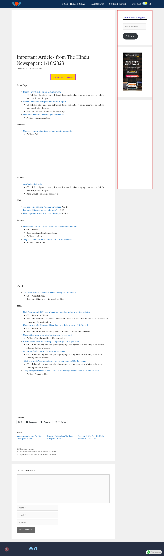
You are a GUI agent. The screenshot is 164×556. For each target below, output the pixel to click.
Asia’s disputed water (33, 183)
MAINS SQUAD (97, 4)
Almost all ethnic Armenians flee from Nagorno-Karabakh (49, 292)
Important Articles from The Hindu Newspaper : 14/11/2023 (91, 437)
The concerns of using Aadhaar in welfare (42, 206)
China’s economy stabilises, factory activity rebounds (47, 130)
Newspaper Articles (26, 449)
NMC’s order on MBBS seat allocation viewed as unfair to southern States (56, 311)
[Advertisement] (63, 34)
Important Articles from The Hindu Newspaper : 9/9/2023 (60, 437)
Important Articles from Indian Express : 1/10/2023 (38, 454)
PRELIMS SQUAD (77, 4)
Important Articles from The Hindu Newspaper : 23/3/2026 (29, 437)
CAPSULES (136, 4)
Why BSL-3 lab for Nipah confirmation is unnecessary (47, 239)
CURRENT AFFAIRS (117, 4)
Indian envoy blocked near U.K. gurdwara (42, 91)
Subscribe (130, 36)
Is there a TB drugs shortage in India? (40, 209)
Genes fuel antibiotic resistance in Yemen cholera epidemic (50, 226)
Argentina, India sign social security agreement (44, 351)
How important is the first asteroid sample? (42, 213)
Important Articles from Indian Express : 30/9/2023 (38, 451)
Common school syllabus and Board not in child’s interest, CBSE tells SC (56, 325)
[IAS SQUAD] (17, 4)
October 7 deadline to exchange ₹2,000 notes (43, 114)
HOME (65, 4)
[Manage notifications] (7, 549)
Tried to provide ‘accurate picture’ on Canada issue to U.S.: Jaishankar (55, 360)
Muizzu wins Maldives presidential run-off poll (44, 101)
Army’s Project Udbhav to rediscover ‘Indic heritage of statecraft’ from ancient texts (61, 370)
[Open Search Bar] (149, 4)
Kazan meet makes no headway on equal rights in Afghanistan (51, 341)
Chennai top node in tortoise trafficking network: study (48, 334)
